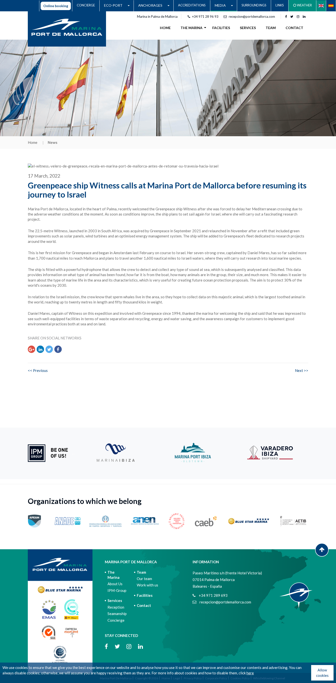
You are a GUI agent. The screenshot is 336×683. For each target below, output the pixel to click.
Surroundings (254, 5)
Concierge (115, 620)
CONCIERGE (86, 5)
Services (114, 600)
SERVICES (248, 28)
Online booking (55, 6)
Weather (304, 5)
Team (141, 572)
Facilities (145, 595)
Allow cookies (322, 672)
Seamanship (117, 613)
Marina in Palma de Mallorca (157, 16)
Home (165, 28)
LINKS (279, 5)
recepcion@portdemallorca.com (252, 16)
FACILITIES (221, 28)
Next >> (301, 370)
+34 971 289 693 (213, 595)
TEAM (271, 28)
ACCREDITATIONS (192, 5)
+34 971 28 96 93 (205, 16)
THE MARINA (191, 28)
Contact (144, 605)
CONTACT (294, 28)
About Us (114, 584)
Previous (73, 453)
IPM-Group (116, 590)
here (250, 673)
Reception (115, 607)
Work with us (147, 585)
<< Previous (38, 370)
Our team (144, 578)
